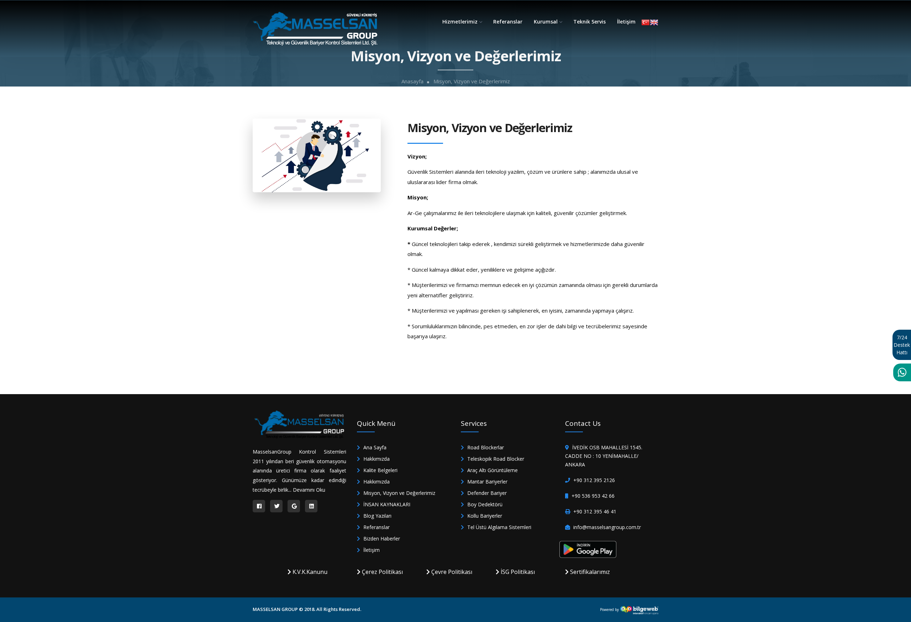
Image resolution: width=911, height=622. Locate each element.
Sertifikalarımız (589, 572)
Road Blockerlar (485, 447)
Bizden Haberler (381, 538)
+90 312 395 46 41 (594, 511)
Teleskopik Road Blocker (495, 458)
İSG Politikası (517, 572)
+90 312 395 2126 (594, 480)
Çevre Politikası (451, 572)
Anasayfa (412, 81)
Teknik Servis (589, 21)
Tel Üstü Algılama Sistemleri (498, 527)
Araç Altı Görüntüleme (492, 470)
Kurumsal (546, 21)
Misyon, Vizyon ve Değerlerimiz (471, 81)
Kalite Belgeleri (379, 470)
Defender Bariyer (486, 493)
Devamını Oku (309, 489)
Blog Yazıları (376, 515)
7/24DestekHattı (902, 345)
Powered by (610, 609)
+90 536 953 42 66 (593, 495)
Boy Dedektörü (484, 504)
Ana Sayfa (374, 447)
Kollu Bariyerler (484, 515)
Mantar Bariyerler (486, 481)
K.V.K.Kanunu (309, 572)
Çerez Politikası (381, 572)
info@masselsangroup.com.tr (607, 527)
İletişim (626, 21)
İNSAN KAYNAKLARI (386, 504)
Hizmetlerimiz (460, 21)
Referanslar (507, 21)
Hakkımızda (376, 458)
